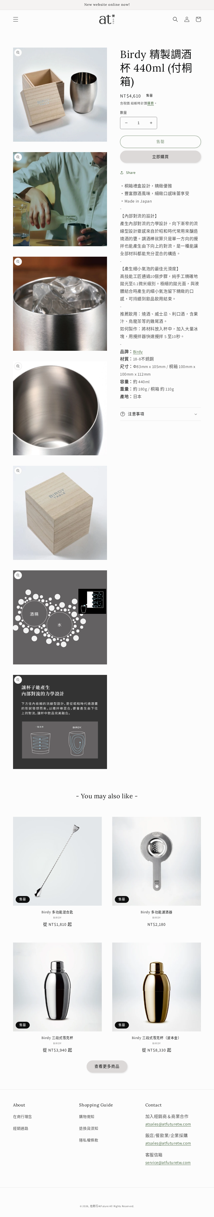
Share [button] (131, 172)
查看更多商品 (107, 1066)
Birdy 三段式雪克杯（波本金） (156, 1038)
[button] (15, 19)
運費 (150, 103)
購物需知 (86, 1116)
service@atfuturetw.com (168, 1162)
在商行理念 (22, 1116)
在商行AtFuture (99, 1206)
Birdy (138, 351)
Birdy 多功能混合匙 (57, 912)
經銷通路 (20, 1128)
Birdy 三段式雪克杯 (57, 1038)
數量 (123, 112)
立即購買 (160, 156)
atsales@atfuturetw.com (168, 1124)
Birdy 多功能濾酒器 (156, 912)
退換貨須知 (88, 1128)
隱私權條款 (88, 1140)
